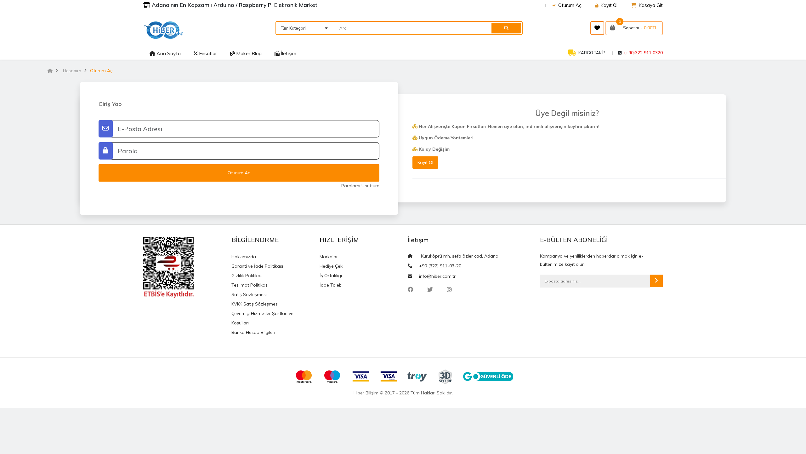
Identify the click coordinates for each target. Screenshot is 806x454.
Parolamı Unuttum (360, 186)
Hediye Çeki (331, 266)
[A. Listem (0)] (597, 28)
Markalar (329, 256)
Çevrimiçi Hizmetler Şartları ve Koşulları (262, 318)
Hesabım (72, 70)
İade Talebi (331, 285)
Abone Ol (656, 281)
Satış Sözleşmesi (249, 294)
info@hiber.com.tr (437, 276)
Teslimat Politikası (250, 285)
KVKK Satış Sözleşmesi (255, 304)
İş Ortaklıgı (331, 275)
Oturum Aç (570, 5)
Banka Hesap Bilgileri (253, 332)
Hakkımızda (243, 256)
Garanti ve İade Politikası (257, 266)
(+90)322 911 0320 (643, 52)
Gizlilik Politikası (247, 275)
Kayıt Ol (608, 5)
